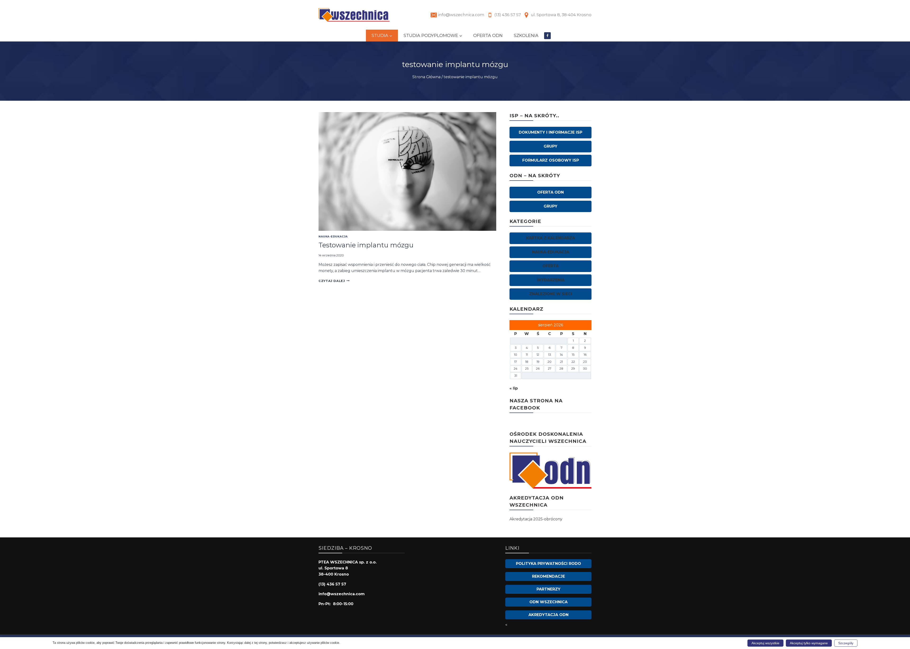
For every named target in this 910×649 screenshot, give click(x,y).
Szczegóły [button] (845, 643)
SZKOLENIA (526, 35)
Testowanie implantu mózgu (366, 245)
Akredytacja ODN (548, 615)
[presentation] (407, 171)
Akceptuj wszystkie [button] (765, 643)
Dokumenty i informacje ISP (550, 132)
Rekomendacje (548, 576)
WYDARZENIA (550, 280)
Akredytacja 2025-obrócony (536, 519)
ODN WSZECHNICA (548, 602)
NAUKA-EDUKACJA (333, 236)
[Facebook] (547, 35)
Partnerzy (548, 589)
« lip (514, 388)
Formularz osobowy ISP (550, 160)
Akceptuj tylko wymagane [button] (809, 643)
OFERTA (550, 266)
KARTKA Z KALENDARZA (550, 238)
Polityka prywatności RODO (548, 563)
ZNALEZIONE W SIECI (550, 294)
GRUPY (550, 146)
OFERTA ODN (488, 35)
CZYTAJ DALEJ (334, 281)
